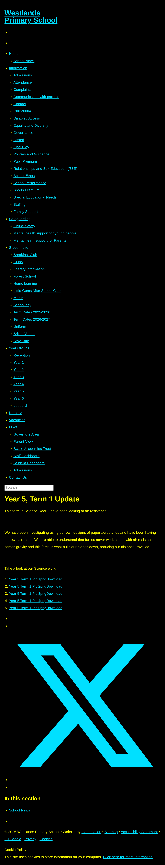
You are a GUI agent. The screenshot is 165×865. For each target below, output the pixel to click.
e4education (91, 832)
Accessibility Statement (139, 832)
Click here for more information (128, 857)
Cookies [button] (46, 839)
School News (19, 810)
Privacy (30, 839)
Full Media (12, 839)
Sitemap (111, 832)
